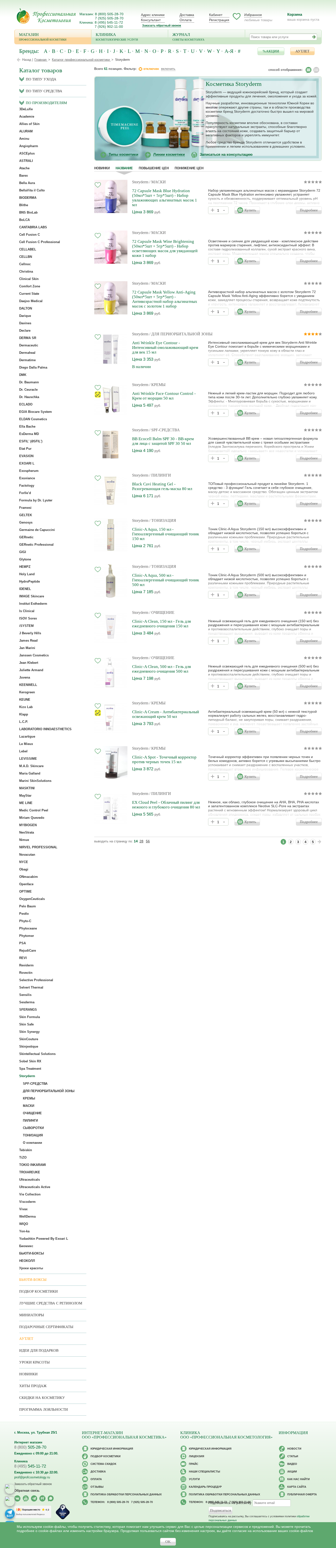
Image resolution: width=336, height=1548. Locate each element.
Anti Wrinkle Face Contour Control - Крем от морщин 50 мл (164, 396)
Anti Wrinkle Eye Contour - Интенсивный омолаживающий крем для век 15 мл (165, 348)
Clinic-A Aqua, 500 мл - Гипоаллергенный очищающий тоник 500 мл (165, 580)
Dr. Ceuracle (28, 389)
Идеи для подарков (39, 1350)
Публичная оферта (302, 1494)
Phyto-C (25, 921)
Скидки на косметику (42, 1398)
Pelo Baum (27, 906)
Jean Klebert (28, 663)
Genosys (25, 522)
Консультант (151, 20)
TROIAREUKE (29, 1172)
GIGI (22, 552)
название (124, 168)
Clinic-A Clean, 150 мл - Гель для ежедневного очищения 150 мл (161, 623)
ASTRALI (26, 161)
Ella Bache (27, 426)
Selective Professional (36, 980)
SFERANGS (28, 1009)
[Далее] (319, 842)
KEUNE (24, 699)
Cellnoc (25, 264)
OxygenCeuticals (32, 899)
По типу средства (44, 91)
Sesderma (26, 1002)
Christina (26, 271)
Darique (25, 316)
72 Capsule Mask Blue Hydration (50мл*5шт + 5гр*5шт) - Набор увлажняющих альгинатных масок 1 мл (164, 197)
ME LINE (25, 803)
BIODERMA (27, 198)
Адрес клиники (153, 15)
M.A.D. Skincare (31, 766)
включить (168, 69)
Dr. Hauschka (29, 397)
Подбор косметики (38, 1291)
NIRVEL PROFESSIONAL (38, 847)
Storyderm (140, 182)
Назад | (27, 60)
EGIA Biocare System (35, 412)
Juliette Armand (31, 670)
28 (141, 841)
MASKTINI (27, 788)
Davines (25, 323)
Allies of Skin (29, 124)
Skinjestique (28, 1046)
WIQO (23, 1224)
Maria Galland (29, 773)
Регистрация (219, 20)
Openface (26, 884)
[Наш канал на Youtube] (26, 1498)
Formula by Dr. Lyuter (35, 500)
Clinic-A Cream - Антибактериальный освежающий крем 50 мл (165, 714)
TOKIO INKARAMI (32, 1165)
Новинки (102, 168)
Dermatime (27, 360)
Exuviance (27, 478)
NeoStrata (26, 832)
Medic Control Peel (33, 810)
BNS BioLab (28, 212)
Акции (292, 1471)
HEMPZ (25, 567)
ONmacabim (28, 877)
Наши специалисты (204, 1471)
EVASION (26, 456)
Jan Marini (27, 648)
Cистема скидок (103, 1463)
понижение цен (189, 168)
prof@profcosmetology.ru (32, 1477)
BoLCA (24, 220)
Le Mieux (26, 744)
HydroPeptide (29, 581)
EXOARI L (26, 463)
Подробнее (309, 210)
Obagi (23, 869)
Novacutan (27, 854)
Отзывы (97, 1486)
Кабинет (215, 15)
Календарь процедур (205, 1486)
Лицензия (196, 1456)
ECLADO (25, 404)
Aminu (24, 138)
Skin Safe (26, 1024)
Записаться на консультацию (226, 154)
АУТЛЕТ (302, 51)
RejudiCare (27, 950)
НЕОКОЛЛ (27, 1261)
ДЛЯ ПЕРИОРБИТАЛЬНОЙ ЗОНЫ (49, 1091)
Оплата (186, 20)
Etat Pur (25, 448)
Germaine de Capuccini (37, 530)
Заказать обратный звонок (161, 25)
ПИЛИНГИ (30, 1120)
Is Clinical (26, 611)
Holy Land (27, 574)
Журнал (188, 36)
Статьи (292, 1456)
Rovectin (25, 973)
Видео (292, 1463)
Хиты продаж (32, 1386)
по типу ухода (41, 79)
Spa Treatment (30, 1068)
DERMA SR (27, 338)
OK (168, 1542)
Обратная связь (27, 1490)
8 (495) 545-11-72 (109, 22)
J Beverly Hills (30, 633)
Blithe (23, 205)
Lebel (23, 751)
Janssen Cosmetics (34, 655)
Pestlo (24, 913)
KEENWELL (28, 685)
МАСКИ (28, 1106)
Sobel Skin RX (30, 1061)
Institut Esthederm (33, 603)
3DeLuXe (26, 109)
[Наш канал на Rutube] (42, 1498)
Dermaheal (27, 353)
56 (148, 841)
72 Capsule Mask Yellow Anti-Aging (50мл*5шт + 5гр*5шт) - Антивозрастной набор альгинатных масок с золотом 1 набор (164, 299)
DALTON (25, 308)
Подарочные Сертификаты (46, 1327)
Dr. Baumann (29, 382)
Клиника (117, 36)
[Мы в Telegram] (34, 1498)
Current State (29, 293)
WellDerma (27, 1216)
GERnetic (26, 537)
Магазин (42, 36)
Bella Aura (27, 183)
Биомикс (26, 1246)
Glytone (25, 559)
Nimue (24, 840)
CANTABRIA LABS (33, 227)
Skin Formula (29, 1017)
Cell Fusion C (29, 234)
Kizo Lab (26, 707)
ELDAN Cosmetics (33, 419)
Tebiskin (25, 1150)
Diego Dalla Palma (33, 367)
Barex (23, 175)
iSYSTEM (26, 626)
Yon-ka (24, 1231)
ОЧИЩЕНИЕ (32, 1113)
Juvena (24, 677)
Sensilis (25, 995)
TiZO (23, 1157)
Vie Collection (30, 1194)
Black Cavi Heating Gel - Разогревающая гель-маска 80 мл (162, 486)
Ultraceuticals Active (34, 1187)
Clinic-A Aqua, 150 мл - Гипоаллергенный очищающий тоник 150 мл (165, 534)
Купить (250, 210)
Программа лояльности (43, 1409)
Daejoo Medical (31, 301)
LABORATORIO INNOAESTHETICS (45, 729)
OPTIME (25, 891)
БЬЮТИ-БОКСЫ (31, 1253)
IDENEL (25, 589)
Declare (25, 330)
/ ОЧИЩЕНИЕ (161, 612)
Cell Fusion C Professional (39, 242)
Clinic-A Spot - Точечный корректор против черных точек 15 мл (164, 759)
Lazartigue (27, 736)
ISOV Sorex (28, 618)
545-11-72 (30, 1466)
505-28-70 (30, 1447)
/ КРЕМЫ (157, 385)
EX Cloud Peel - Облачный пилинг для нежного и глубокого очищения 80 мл (166, 804)
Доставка (187, 15)
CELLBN (25, 257)
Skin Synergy (29, 1032)
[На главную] (46, 16)
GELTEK (25, 515)
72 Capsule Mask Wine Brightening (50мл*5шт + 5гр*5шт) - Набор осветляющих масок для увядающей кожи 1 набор (165, 248)
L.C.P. (23, 722)
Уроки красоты (31, 1268)
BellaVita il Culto (32, 190)
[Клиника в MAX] (10, 1489)
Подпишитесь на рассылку (230, 1503)
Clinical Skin (29, 279)
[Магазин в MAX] (10, 1501)
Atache (24, 168)
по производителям (46, 103)
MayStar (25, 795)
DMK (22, 375)
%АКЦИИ (271, 51)
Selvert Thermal (31, 987)
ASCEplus (27, 153)
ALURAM (26, 131)
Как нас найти (298, 1479)
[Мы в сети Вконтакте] (17, 1498)
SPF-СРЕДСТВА (35, 1083)
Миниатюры (31, 1315)
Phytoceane (28, 928)
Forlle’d (25, 493)
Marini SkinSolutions (35, 781)
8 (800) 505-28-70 (109, 14)
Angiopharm (28, 146)
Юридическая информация (112, 1448)
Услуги (194, 1479)
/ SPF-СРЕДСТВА (164, 430)
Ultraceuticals (29, 1179)
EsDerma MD (29, 434)
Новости (294, 1448)
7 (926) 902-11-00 (109, 27)
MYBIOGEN (28, 825)
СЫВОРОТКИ (33, 1128)
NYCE (23, 862)
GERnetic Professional (36, 544)
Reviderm (26, 965)
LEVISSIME (28, 758)
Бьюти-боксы (32, 1280)
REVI (23, 958)
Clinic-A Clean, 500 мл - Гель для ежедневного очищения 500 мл (161, 669)
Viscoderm (27, 1202)
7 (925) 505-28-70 (109, 18)
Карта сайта (296, 1486)
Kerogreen (27, 692)
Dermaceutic (28, 345)
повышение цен (154, 168)
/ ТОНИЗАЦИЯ (162, 520)
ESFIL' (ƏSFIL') (30, 441)
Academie (26, 116)
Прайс (193, 1463)
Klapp (23, 714)
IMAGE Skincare (31, 596)
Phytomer (26, 936)
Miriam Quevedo (31, 818)
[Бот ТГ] (10, 1514)
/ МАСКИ (157, 182)
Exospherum (29, 471)
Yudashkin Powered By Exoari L (43, 1238)
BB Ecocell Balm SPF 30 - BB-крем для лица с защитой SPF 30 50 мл (163, 441)
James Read (28, 640)
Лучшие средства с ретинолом (50, 1303)
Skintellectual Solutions (37, 1054)
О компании (32, 1143)
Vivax (23, 1209)
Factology (26, 485)
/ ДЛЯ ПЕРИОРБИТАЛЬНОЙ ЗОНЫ (181, 334)
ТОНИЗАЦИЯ (33, 1135)
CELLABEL (27, 249)
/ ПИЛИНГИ (160, 475)
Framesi (25, 508)
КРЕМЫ (29, 1098)
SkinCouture (28, 1039)
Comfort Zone (29, 286)
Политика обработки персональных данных (126, 1494)
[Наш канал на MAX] (51, 1498)
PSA (22, 943)
